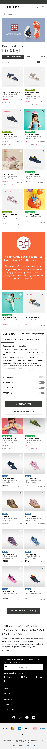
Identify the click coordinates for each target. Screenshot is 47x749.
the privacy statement (34, 681)
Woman (9, 677)
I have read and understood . (24, 681)
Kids (40, 677)
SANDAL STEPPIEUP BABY (11, 92)
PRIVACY (13, 745)
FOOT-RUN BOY (31, 592)
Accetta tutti (23, 404)
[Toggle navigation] (4, 7)
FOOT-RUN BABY (8, 479)
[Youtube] (27, 717)
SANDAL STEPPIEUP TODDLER (32, 93)
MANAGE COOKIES (30, 745)
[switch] (42, 382)
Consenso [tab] (7, 340)
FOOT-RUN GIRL (8, 592)
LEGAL (20, 745)
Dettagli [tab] (19, 340)
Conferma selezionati (23, 411)
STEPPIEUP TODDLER (10, 516)
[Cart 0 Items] (43, 8)
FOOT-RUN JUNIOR (32, 134)
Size (29, 57)
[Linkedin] (33, 717)
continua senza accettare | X (30, 334)
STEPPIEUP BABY (8, 134)
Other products (23, 611)
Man (25, 677)
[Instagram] (20, 717)
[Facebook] (13, 717)
